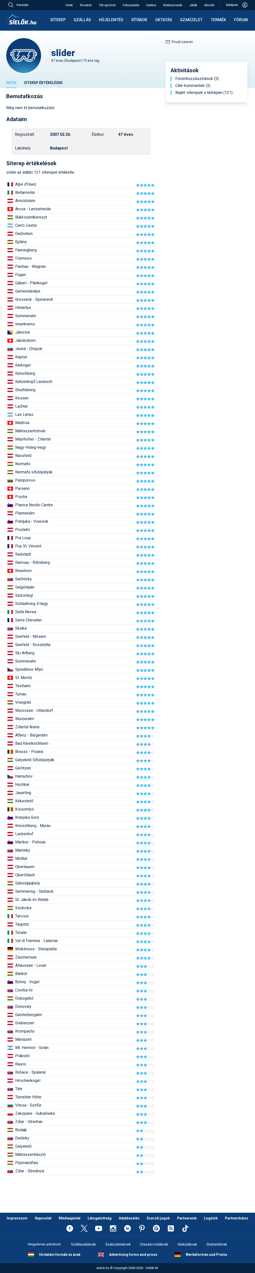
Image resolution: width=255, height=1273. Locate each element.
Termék (218, 19)
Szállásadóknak (83, 1244)
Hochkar (22, 784)
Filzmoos (23, 258)
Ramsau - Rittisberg (32, 562)
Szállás (82, 19)
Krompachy (25, 1031)
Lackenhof (24, 833)
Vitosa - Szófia (28, 1105)
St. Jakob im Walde (32, 899)
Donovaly (23, 1006)
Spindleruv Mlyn (29, 669)
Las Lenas (24, 414)
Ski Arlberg (24, 653)
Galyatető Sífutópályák (34, 759)
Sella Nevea (25, 611)
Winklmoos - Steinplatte (36, 949)
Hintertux (23, 307)
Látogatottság (100, 1218)
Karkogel (23, 365)
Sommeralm (25, 315)
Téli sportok (107, 5)
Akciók (209, 5)
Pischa (21, 496)
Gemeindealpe (27, 291)
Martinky (22, 850)
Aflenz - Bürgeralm (31, 735)
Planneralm (25, 513)
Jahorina (22, 332)
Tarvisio (22, 916)
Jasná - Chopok (28, 348)
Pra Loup (23, 537)
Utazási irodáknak (154, 1244)
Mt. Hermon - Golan (32, 1047)
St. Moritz (23, 677)
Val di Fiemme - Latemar (36, 940)
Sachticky (23, 579)
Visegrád (23, 702)
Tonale (21, 932)
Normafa (22, 463)
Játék (193, 5)
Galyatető (23, 1146)
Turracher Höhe (28, 1097)
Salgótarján (24, 587)
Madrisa (22, 422)
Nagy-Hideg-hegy (30, 447)
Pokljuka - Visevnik (31, 521)
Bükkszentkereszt (31, 217)
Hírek (69, 5)
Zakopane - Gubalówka (35, 1113)
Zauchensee (26, 957)
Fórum (241, 19)
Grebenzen (24, 1023)
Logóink (211, 1218)
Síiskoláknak (187, 1244)
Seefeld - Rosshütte (33, 644)
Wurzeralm (24, 718)
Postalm (22, 529)
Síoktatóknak (216, 1244)
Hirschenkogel (27, 1080)
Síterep (58, 19)
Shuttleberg (25, 389)
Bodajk (21, 1129)
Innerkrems (25, 324)
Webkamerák (172, 5)
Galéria (151, 5)
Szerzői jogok (158, 1218)
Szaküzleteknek (118, 1244)
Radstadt (23, 554)
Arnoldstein (25, 200)
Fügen (20, 274)
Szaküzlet (191, 19)
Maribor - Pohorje (30, 842)
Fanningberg (26, 250)
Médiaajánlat (69, 1218)
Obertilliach (25, 875)
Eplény (21, 241)
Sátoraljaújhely (27, 883)
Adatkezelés (129, 1218)
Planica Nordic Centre (34, 505)
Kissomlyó (24, 809)
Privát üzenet (182, 42)
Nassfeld (23, 455)
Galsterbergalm (28, 1014)
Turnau (20, 694)
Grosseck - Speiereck (34, 299)
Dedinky (22, 1138)
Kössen (22, 398)
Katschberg (25, 373)
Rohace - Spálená (30, 1072)
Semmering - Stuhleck (34, 891)
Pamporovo (25, 480)
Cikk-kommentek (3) (192, 85)
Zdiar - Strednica (29, 1171)
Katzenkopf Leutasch (33, 381)
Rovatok (86, 5)
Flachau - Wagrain (30, 266)
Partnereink (187, 1218)
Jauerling (23, 792)
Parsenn (22, 488)
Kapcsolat (43, 1218)
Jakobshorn (25, 340)
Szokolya (23, 907)
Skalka (21, 628)
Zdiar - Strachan (29, 1121)
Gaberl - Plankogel (31, 283)
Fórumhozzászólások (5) (197, 78)
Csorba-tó (24, 990)
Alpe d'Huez (25, 184)
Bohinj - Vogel (27, 981)
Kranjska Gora (27, 817)
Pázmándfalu (26, 1162)
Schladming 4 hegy (31, 603)
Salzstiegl (24, 595)
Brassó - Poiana (29, 751)
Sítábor (139, 19)
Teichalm (23, 685)
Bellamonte (25, 192)
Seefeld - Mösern (30, 636)
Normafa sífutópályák (34, 472)
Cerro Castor (26, 225)
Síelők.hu (22, 19)
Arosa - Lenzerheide (33, 209)
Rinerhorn (23, 570)
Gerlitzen (23, 768)
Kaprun (21, 357)
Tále (18, 1088)
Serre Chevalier (28, 620)
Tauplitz (22, 924)
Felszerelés (131, 5)
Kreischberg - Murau (33, 825)
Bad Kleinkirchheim (31, 743)
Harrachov (24, 776)
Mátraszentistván (30, 431)
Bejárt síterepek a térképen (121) (204, 92)
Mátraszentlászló (30, 1154)
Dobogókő (24, 998)
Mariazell (23, 1039)
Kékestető (24, 801)
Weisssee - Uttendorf (34, 710)
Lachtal (21, 406)
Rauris (20, 1064)
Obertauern (24, 866)
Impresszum (17, 1218)
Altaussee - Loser (31, 965)
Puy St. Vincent (28, 546)
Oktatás (163, 19)
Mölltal (21, 858)
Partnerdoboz (236, 1218)
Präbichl (22, 1055)
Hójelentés (111, 19)
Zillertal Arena (27, 727)
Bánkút (21, 973)
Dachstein (24, 233)
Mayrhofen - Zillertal (33, 439)
